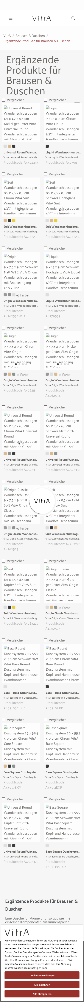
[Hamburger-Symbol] (11, 18)
